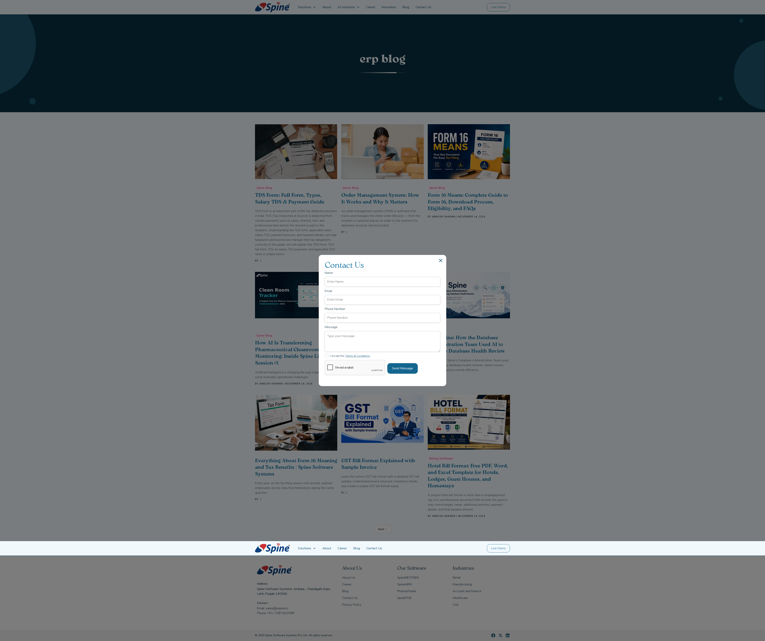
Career (342, 548)
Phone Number (335, 309)
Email (328, 291)
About (326, 548)
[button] (307, 548)
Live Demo (498, 548)
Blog (356, 548)
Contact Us (374, 548)
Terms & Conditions (357, 356)
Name (329, 273)
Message (331, 327)
